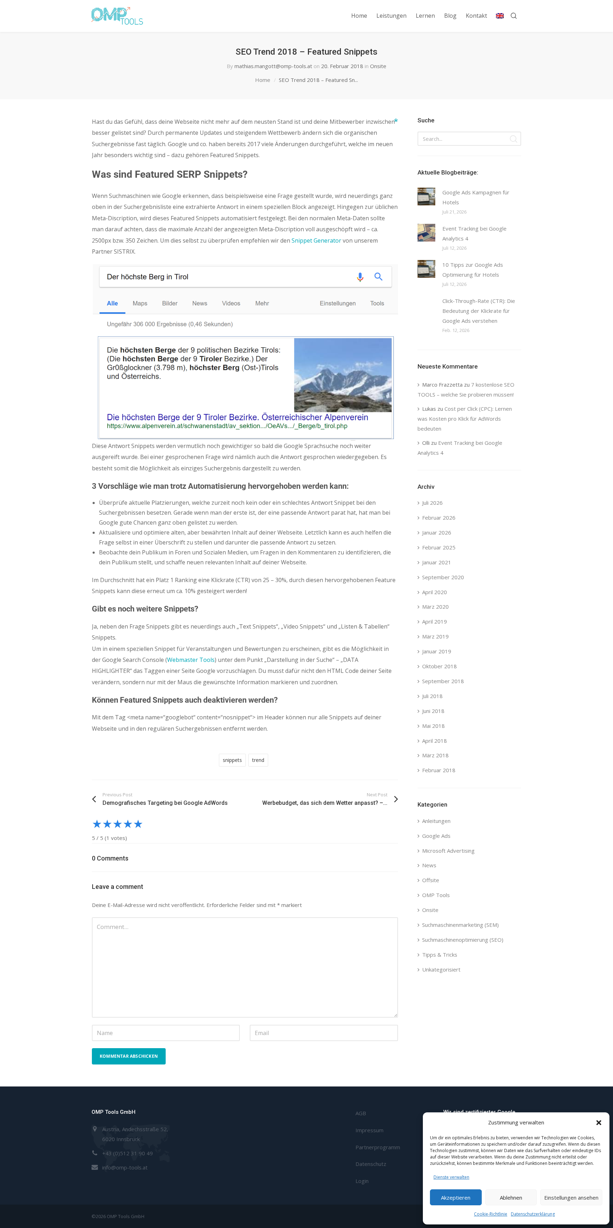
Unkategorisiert (441, 969)
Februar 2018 (438, 770)
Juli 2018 (432, 695)
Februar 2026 (438, 517)
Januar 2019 (436, 651)
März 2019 (435, 636)
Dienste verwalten (451, 1177)
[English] (500, 16)
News (429, 865)
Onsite (378, 66)
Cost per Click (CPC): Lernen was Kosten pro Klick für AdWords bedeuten (465, 418)
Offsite (430, 880)
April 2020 (434, 592)
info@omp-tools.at (125, 1167)
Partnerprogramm (377, 1147)
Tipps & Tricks (439, 954)
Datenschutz (370, 1163)
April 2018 (434, 740)
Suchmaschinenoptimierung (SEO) (462, 939)
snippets (232, 760)
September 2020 (443, 577)
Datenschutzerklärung (533, 1214)
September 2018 (443, 681)
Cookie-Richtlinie (490, 1214)
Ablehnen (511, 1197)
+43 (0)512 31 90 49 (127, 1153)
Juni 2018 (433, 710)
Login (362, 1180)
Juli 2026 (432, 502)
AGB (360, 1113)
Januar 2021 (436, 562)
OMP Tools (436, 894)
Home (262, 79)
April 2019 (434, 621)
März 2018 (435, 755)
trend (258, 760)
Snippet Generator (316, 240)
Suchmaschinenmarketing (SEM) (460, 924)
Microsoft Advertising (448, 850)
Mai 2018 (433, 725)
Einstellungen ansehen (571, 1197)
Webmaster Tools (191, 660)
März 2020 (435, 606)
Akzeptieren (455, 1197)
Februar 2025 (438, 547)
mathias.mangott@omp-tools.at (273, 66)
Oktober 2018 (439, 666)
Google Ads (436, 835)
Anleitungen (436, 820)
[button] (598, 1122)
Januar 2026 (436, 532)
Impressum (369, 1130)
